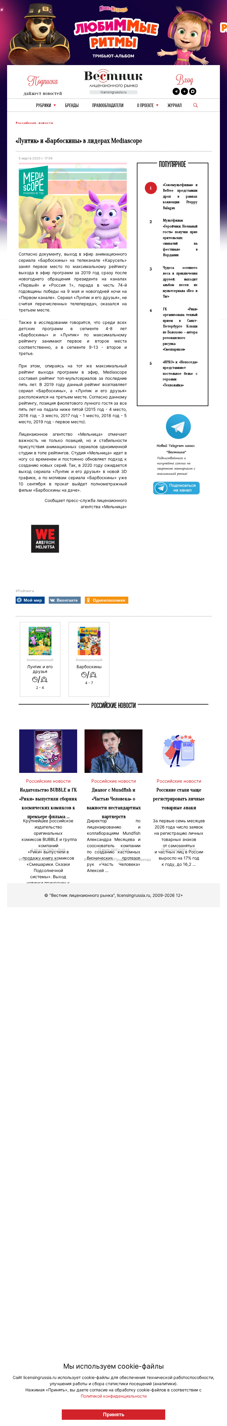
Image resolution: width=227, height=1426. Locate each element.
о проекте (145, 106)
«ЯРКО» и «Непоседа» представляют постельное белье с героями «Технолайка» (180, 373)
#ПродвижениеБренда (38, 859)
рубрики (43, 106)
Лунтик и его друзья (40, 669)
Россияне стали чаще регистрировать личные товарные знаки (179, 798)
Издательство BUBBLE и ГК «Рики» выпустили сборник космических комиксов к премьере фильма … (48, 803)
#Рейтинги (25, 591)
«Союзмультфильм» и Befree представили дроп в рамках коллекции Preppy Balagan (180, 196)
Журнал (175, 106)
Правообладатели (108, 106)
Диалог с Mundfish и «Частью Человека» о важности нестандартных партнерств (114, 803)
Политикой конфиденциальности (114, 1395)
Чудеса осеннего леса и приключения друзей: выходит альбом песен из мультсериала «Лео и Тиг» (180, 282)
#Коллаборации (98, 859)
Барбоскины (89, 666)
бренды (72, 106)
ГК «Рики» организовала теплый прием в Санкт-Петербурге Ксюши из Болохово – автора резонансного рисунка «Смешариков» (180, 329)
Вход (184, 79)
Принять (113, 1414)
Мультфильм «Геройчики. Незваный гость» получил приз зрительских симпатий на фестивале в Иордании (180, 237)
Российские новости (34, 123)
